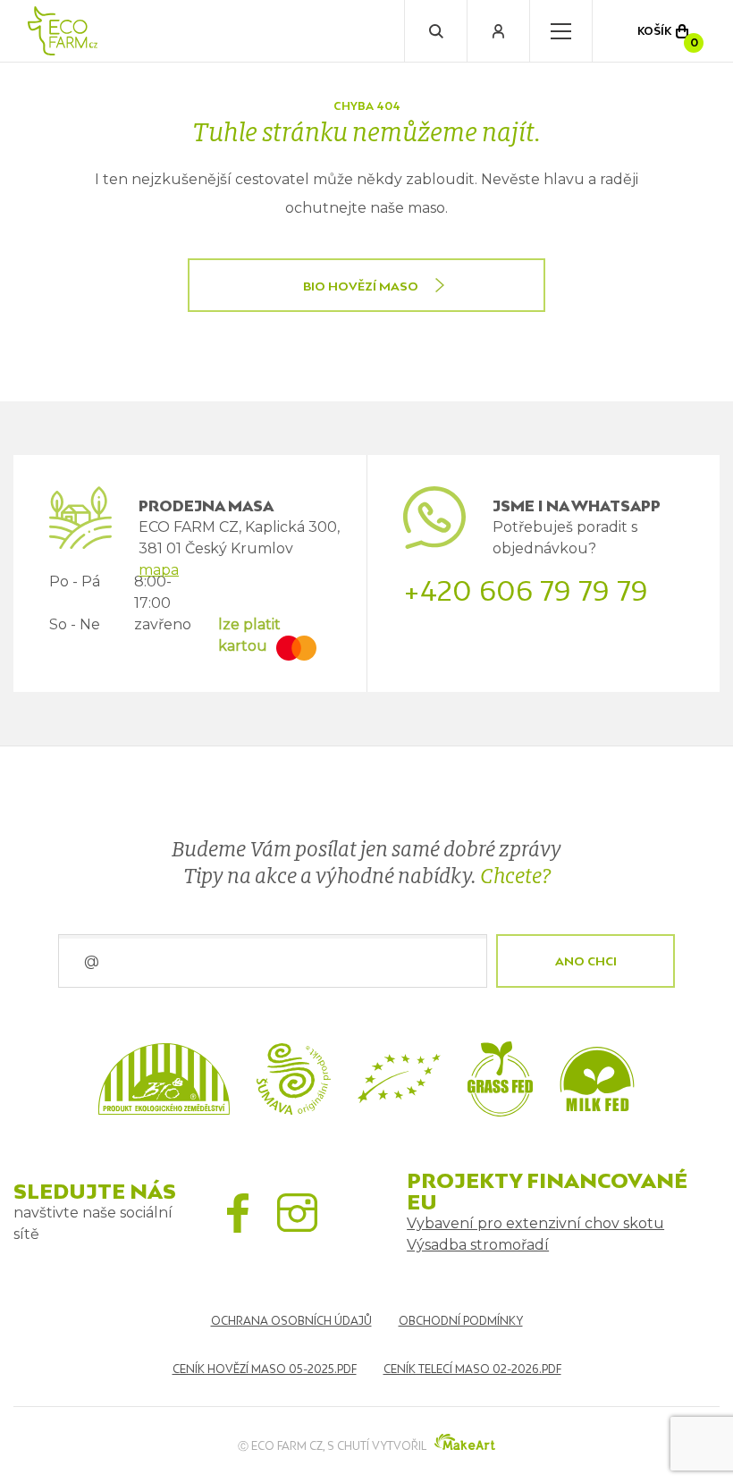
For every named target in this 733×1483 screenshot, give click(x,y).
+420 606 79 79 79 (525, 591)
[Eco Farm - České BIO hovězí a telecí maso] (62, 31)
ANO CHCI (586, 961)
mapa (159, 569)
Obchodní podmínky (461, 1320)
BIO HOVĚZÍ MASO (360, 286)
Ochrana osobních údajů (291, 1320)
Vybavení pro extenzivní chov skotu (535, 1223)
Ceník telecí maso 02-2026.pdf (472, 1369)
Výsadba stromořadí (478, 1244)
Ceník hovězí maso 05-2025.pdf (265, 1369)
